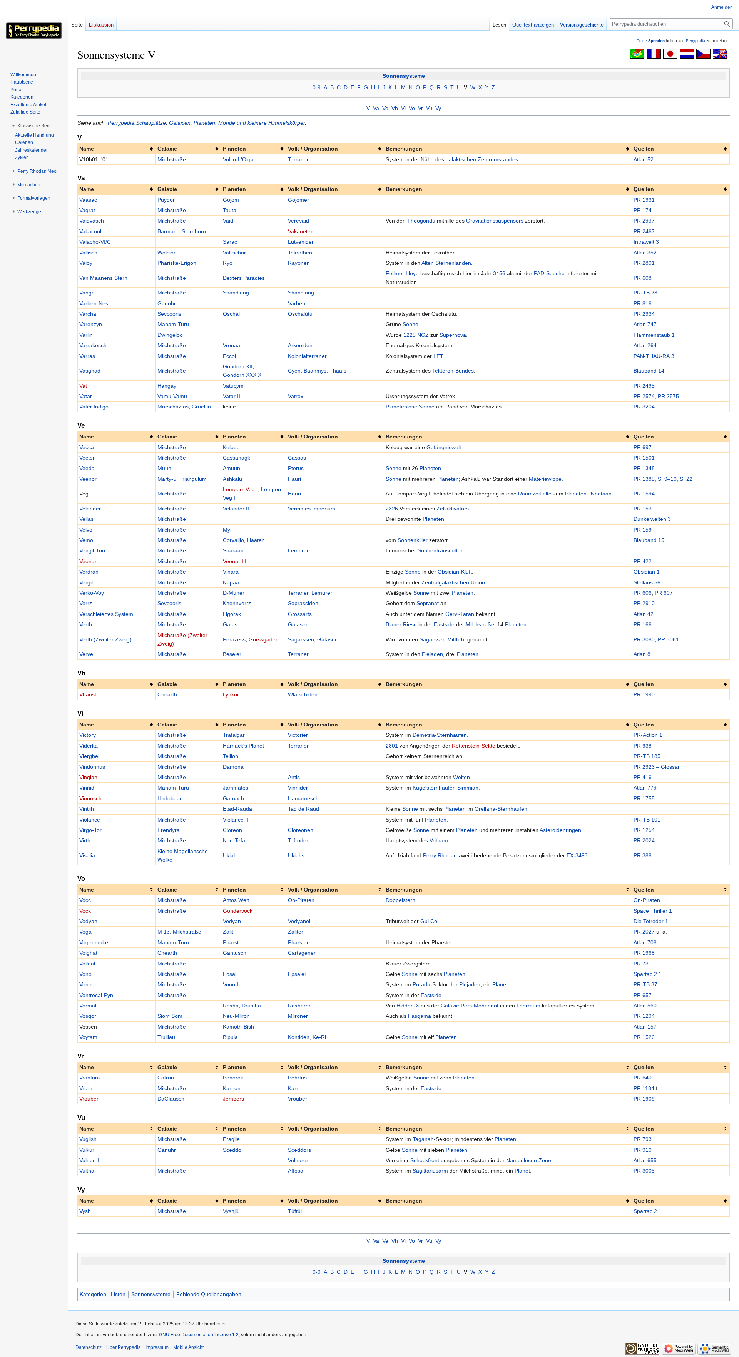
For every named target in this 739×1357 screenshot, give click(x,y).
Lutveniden (301, 242)
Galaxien (180, 123)
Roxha (231, 1005)
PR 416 (643, 777)
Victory (87, 735)
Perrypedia (695, 40)
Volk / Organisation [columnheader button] (313, 149)
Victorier (298, 735)
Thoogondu (421, 221)
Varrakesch (93, 345)
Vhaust (87, 694)
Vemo (86, 540)
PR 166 (643, 624)
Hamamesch (303, 798)
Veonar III (234, 561)
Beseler (232, 654)
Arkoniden (300, 345)
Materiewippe (545, 479)
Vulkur (86, 1150)
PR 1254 (644, 830)
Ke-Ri (319, 1037)
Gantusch (234, 953)
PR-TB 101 (647, 820)
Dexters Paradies (244, 278)
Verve (86, 654)
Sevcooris (169, 314)
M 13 (163, 932)
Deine (651, 40)
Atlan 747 (645, 324)
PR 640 (643, 1077)
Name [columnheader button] (86, 149)
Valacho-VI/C (95, 242)
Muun (164, 468)
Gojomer (298, 200)
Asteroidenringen (560, 830)
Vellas (86, 519)
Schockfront (424, 1160)
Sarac (230, 242)
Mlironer (298, 1016)
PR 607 (664, 593)
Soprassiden (303, 603)
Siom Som (169, 1016)
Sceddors (299, 1150)
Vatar (85, 396)
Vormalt (88, 1005)
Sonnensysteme (404, 76)
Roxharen (300, 1005)
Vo (412, 108)
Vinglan (88, 777)
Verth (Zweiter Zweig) (105, 639)
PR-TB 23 (645, 292)
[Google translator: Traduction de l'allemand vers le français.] (654, 53)
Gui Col (429, 921)
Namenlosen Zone (528, 1160)
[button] (34, 126)
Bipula (230, 1037)
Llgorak (232, 614)
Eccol (229, 356)
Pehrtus (297, 1077)
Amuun (231, 468)
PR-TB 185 (647, 756)
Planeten (204, 123)
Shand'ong (236, 292)
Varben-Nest (94, 303)
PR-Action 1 (648, 735)
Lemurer (298, 550)
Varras (87, 356)
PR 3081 (668, 639)
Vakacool (90, 231)
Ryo (227, 263)
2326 (392, 508)
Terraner (298, 159)
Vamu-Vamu (172, 396)
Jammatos (235, 788)
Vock (85, 911)
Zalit (228, 932)
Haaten (256, 540)
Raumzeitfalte (535, 493)
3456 (499, 273)
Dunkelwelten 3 (652, 519)
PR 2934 (644, 314)
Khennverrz (237, 603)
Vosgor (87, 1016)
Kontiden (298, 1037)
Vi (403, 108)
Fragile (231, 1139)
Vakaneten (301, 231)
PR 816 (643, 303)
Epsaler (297, 974)
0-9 (317, 87)
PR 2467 (644, 231)
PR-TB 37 (645, 984)
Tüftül (295, 1211)
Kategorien (93, 1294)
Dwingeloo (170, 335)
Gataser (298, 624)
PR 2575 (668, 396)
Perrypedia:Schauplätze (137, 123)
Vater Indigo (94, 406)
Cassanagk (236, 458)
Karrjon (232, 1088)
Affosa (295, 1171)
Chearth (167, 694)
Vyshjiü (231, 1211)
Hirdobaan (170, 798)
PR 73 (641, 963)
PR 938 (643, 746)
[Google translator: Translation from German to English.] (720, 53)
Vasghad (89, 371)
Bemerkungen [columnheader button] (404, 149)
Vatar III (232, 396)
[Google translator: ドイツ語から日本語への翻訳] (670, 53)
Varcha (87, 314)
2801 (392, 746)
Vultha (86, 1171)
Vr (420, 108)
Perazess (234, 639)
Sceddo (232, 1150)
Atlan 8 (642, 654)
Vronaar (232, 345)
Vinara (231, 572)
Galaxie (450, 1005)
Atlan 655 (645, 1160)
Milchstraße (171, 159)
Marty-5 (166, 479)
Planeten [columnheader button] (234, 149)
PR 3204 (644, 406)
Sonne (410, 324)
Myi (227, 530)
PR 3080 (644, 639)
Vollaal (87, 963)
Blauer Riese (401, 624)
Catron (165, 1077)
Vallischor (234, 252)
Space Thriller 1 (653, 911)
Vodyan (88, 921)
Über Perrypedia (123, 1347)
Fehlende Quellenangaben (208, 1294)
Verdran (89, 572)
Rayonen (299, 263)
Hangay (166, 386)
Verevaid (298, 221)
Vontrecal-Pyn (96, 995)
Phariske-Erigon (176, 263)
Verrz (85, 603)
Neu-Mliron (236, 1016)
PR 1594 (644, 493)
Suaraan (233, 550)
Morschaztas (173, 406)
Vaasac (88, 200)
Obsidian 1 (647, 572)
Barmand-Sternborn (181, 231)
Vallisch (88, 252)
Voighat (88, 953)
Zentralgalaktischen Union (453, 582)
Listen (118, 1294)
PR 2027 (644, 932)
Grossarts (300, 614)
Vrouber (89, 1099)
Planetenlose (401, 406)
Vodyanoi (299, 921)
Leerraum (528, 1005)
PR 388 (643, 855)
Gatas (230, 624)
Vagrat (87, 210)
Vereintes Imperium (311, 508)
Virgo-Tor (90, 830)
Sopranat (427, 603)
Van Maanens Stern (103, 278)
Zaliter (295, 932)
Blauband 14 (649, 371)
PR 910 (643, 1150)
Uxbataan (600, 493)
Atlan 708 (645, 942)
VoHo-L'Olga (238, 159)
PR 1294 (644, 1016)
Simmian (467, 788)
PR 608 (643, 278)
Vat (83, 386)
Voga (85, 932)
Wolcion (167, 252)
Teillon (230, 756)
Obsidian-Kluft (455, 572)
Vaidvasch (91, 221)
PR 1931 (644, 200)
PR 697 (643, 447)
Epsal (229, 974)
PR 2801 (644, 263)
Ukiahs (296, 855)
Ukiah (230, 855)
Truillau (166, 1037)
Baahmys (315, 371)
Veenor (88, 479)
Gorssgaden (264, 639)
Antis (294, 777)
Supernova (453, 335)
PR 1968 (644, 953)
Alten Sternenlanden (446, 263)
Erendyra (168, 830)
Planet (500, 984)
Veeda (87, 468)
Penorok (233, 1077)
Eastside (444, 624)
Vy (438, 108)
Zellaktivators (452, 508)
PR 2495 (644, 386)
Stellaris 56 (647, 582)
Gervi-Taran (459, 614)
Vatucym (233, 386)
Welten (461, 777)
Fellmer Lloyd (402, 273)
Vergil (86, 582)
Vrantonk (90, 1077)
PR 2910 (644, 603)
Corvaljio (233, 540)
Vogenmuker (94, 942)
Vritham (439, 840)
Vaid (228, 221)
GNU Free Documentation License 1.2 (199, 1334)
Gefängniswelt (443, 447)
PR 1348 (644, 468)
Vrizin (85, 1088)
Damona (233, 767)
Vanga (87, 292)
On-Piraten (301, 900)
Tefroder (298, 840)
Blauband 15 (649, 540)
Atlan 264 (645, 345)
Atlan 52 (644, 159)
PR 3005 (644, 1171)
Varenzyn (90, 324)
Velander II (236, 508)
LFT (438, 356)
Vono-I (231, 984)
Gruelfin (201, 406)
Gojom (231, 200)
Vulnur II (89, 1160)
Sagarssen (301, 639)
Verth (85, 624)
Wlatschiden (303, 694)
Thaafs (337, 371)
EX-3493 (577, 855)
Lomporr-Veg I (240, 489)
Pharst (231, 942)
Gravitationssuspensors (494, 221)
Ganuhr (166, 303)
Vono (85, 974)
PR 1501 (644, 458)
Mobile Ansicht (188, 1347)
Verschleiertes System (106, 614)
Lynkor (231, 694)
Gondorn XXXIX (242, 375)
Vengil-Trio (92, 550)
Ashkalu (232, 479)
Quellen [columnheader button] (644, 149)
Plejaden (432, 654)
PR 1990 (644, 694)
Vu (429, 108)
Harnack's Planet (243, 746)
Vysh (85, 1211)
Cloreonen (300, 830)
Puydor (166, 200)
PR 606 (643, 593)
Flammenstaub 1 (654, 335)
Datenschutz (88, 1347)
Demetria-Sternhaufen (440, 735)
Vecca (86, 447)
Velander (90, 508)
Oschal (231, 314)
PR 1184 (644, 1088)
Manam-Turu (173, 324)
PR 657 (643, 995)
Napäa (231, 582)
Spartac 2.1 (648, 974)
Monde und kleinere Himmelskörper (261, 123)
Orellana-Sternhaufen (501, 809)
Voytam (88, 1037)
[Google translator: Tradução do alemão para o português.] (637, 53)
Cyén (294, 371)
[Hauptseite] (34, 31)
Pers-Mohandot (479, 1005)
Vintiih (86, 809)
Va (376, 108)
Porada (421, 984)
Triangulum (193, 479)
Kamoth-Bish (238, 1027)
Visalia (87, 855)
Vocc (85, 900)
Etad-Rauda (237, 809)
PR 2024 (644, 840)
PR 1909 (644, 1099)
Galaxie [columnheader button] (167, 149)
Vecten (87, 458)
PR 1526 (644, 1037)
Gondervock (237, 911)
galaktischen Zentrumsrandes (482, 159)
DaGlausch (170, 1099)
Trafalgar (234, 735)
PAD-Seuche (549, 273)
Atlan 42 (644, 614)
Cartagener (302, 953)
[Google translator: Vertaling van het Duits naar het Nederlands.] (687, 53)
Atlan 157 (645, 1027)
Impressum (157, 1347)
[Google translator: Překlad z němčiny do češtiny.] (703, 53)
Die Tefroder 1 (651, 921)
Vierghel (89, 756)
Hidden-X (407, 1005)
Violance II (235, 820)
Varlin (86, 335)
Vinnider (298, 788)
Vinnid (86, 788)
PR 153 (643, 508)
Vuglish (88, 1139)
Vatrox (295, 396)
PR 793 (643, 1139)
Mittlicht (456, 639)
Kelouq (231, 447)
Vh (394, 108)
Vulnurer (298, 1160)
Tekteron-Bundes (453, 371)
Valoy (85, 263)
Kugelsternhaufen (434, 788)
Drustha (251, 1005)
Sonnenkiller (413, 540)
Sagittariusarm (430, 1171)
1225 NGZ (416, 335)
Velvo (85, 530)
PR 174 (643, 210)
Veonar (88, 561)
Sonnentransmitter (440, 550)
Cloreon (232, 830)
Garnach (233, 798)
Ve (385, 108)
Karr (293, 1088)
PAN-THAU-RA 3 (654, 356)
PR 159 (643, 530)
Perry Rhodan (440, 855)
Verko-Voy (91, 593)
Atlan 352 (645, 252)
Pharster (298, 942)
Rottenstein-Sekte (473, 746)
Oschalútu (300, 314)
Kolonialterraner (307, 356)
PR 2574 (644, 396)
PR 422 (643, 561)
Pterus (296, 468)
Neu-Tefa (234, 840)
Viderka (88, 746)
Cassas (297, 458)
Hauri (294, 479)
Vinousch (90, 798)
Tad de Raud (303, 809)
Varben (296, 303)
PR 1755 (644, 798)
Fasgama (419, 1016)
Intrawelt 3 (646, 242)
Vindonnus (92, 767)
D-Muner (233, 593)
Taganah (423, 1139)
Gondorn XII (237, 366)
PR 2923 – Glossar (657, 767)
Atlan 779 (645, 788)
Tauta (229, 210)
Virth (84, 840)
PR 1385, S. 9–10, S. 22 (663, 479)
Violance (89, 820)
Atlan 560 (645, 1005)
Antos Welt (236, 900)
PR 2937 (644, 221)
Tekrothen (300, 252)
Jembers (233, 1099)
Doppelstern (400, 900)
